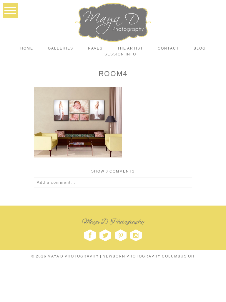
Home (26, 48)
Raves (95, 48)
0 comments (113, 171)
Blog (200, 48)
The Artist (130, 48)
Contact (168, 48)
